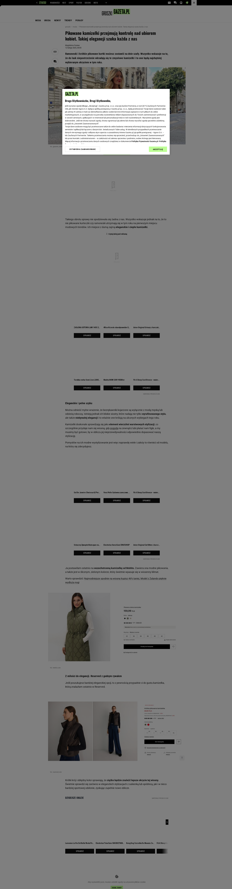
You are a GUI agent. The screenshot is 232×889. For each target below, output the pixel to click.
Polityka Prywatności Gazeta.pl (144, 141)
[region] (116, 122)
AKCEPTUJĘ (158, 149)
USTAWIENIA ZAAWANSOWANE (82, 149)
